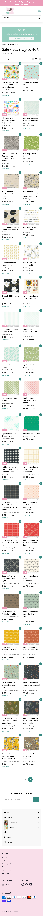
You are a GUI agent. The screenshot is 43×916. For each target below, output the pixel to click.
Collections (12, 45)
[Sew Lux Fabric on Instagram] (23, 884)
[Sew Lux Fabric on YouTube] (30, 884)
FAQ (3, 861)
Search (4, 858)
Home (4, 45)
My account (6, 873)
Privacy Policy (7, 870)
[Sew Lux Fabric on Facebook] (26, 884)
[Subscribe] (36, 799)
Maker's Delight (19, 2)
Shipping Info (7, 864)
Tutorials (5, 867)
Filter (7, 59)
